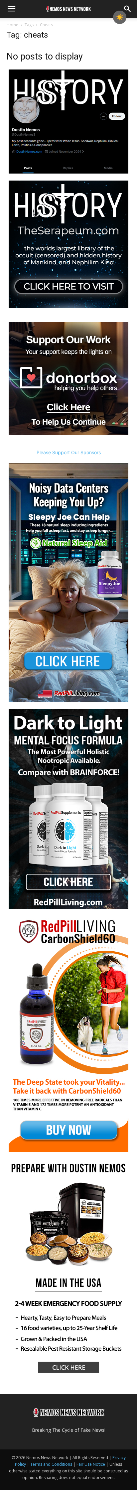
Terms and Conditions (51, 1464)
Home (12, 25)
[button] (11, 9)
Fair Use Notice (91, 1464)
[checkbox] (119, 17)
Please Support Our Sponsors (69, 452)
